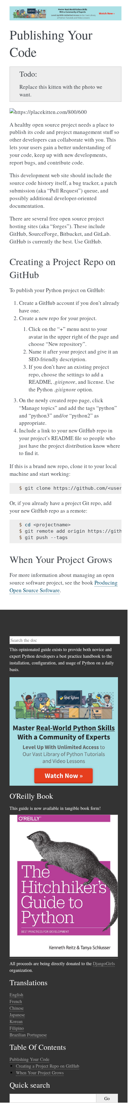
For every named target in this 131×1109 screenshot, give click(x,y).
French (16, 1001)
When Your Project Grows (40, 1073)
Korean (16, 1021)
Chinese (17, 1008)
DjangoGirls (104, 963)
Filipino (17, 1028)
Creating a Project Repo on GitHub (47, 1066)
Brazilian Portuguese (28, 1035)
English (16, 995)
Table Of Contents (38, 1047)
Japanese (17, 1015)
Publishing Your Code (29, 1059)
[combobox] (65, 640)
